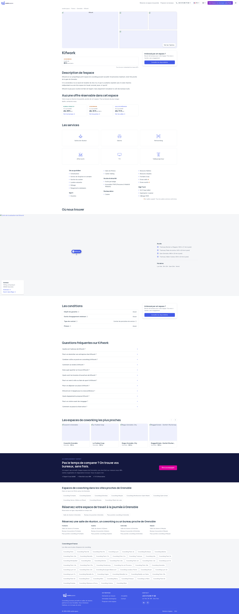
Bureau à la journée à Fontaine (71, 531)
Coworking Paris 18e (141, 565)
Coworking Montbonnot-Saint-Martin (138, 496)
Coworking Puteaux (128, 579)
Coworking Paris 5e (69, 579)
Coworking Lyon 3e (165, 561)
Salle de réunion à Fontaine (70, 528)
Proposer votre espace (109, 601)
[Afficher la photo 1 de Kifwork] (90, 30)
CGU (175, 611)
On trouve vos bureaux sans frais (220, 3)
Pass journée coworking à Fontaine (73, 534)
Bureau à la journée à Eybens (100, 531)
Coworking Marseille (86, 556)
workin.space (66, 8)
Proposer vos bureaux (167, 3)
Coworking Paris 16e (116, 561)
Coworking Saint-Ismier (160, 496)
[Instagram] (147, 602)
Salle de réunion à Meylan (158, 528)
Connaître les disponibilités (159, 62)
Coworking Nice (86, 561)
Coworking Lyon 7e (69, 574)
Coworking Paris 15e (86, 565)
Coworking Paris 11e (119, 556)
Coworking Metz (98, 579)
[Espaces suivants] (175, 420)
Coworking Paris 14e (69, 565)
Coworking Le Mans (143, 579)
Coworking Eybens (85, 496)
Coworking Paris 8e (83, 552)
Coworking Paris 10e (69, 556)
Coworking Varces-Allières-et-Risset (74, 500)
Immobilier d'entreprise (109, 599)
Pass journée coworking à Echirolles (132, 534)
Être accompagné (168, 468)
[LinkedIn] (143, 602)
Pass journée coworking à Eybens (101, 534)
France (73, 8)
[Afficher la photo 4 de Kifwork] (148, 39)
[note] (78, 311)
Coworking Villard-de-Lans (113, 500)
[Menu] (236, 3)
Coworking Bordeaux (144, 552)
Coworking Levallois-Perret (128, 570)
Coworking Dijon (122, 583)
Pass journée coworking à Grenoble (118, 515)
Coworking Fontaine (69, 496)
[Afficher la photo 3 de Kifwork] (163, 20)
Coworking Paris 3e (165, 556)
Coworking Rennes (100, 561)
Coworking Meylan (117, 496)
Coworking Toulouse (135, 556)
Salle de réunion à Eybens (99, 528)
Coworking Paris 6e (159, 579)
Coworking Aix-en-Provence (123, 565)
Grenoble (79, 8)
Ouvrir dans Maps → (9, 292)
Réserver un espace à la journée (149, 3)
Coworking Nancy (112, 579)
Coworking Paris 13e (86, 570)
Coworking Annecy (107, 583)
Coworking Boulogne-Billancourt (106, 570)
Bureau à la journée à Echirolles (130, 531)
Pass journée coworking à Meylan (160, 534)
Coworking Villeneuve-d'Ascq (88, 583)
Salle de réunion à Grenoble (72, 515)
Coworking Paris (68, 552)
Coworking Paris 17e (102, 556)
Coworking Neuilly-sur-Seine (140, 574)
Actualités (124, 596)
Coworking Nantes (160, 552)
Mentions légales (167, 611)
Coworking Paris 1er (132, 561)
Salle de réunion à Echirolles (129, 528)
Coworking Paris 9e (99, 552)
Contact (123, 599)
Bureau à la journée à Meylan (159, 531)
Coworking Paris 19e (158, 574)
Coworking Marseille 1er (119, 574)
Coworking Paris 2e (128, 552)
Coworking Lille (150, 556)
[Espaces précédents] (171, 420)
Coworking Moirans (95, 500)
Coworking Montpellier (70, 561)
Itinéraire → (7, 290)
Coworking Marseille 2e (86, 574)
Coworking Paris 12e (148, 561)
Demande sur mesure (108, 596)
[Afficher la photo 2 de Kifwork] (134, 20)
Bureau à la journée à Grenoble (93, 515)
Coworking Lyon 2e (161, 570)
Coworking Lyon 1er (69, 570)
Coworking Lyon (113, 552)
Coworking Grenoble (158, 565)
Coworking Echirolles (101, 496)
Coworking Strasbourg (103, 565)
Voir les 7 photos (169, 45)
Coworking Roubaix (69, 583)
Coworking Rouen (146, 570)
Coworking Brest (84, 579)
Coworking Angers (103, 574)
